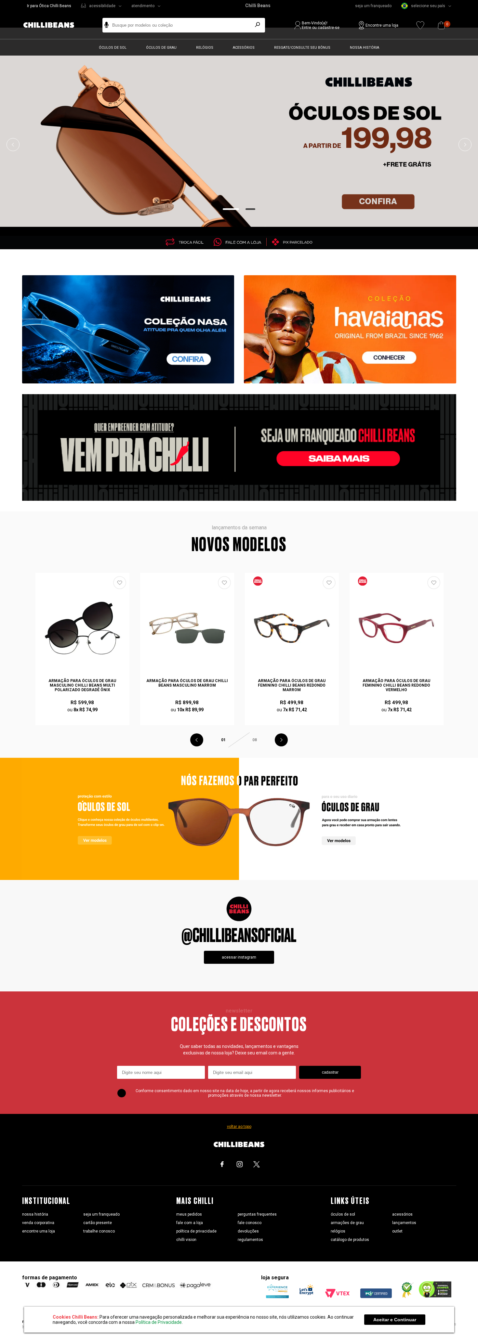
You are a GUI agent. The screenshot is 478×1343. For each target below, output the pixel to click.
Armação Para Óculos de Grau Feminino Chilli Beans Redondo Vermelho (396, 685)
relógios (338, 1231)
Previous (13, 144)
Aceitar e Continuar (394, 1319)
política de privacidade (196, 1231)
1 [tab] (231, 209)
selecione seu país (428, 6)
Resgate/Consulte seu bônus (302, 47)
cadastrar (330, 1072)
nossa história (35, 1214)
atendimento (142, 6)
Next (464, 144)
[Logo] (53, 25)
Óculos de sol (112, 47)
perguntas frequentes (257, 1214)
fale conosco (249, 1222)
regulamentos (250, 1239)
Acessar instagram (239, 957)
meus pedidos (189, 1214)
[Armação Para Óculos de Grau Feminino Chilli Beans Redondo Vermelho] (396, 628)
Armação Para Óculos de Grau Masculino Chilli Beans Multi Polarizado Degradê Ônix (82, 685)
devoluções (248, 1231)
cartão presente (97, 1222)
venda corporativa (38, 1222)
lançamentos (404, 1222)
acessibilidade (102, 6)
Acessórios (244, 47)
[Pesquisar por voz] (106, 25)
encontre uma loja (38, 1231)
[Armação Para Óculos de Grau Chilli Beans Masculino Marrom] (187, 628)
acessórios (402, 1214)
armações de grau (347, 1222)
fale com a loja (189, 1222)
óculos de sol (343, 1214)
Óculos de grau (161, 47)
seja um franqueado (373, 6)
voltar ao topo (239, 1126)
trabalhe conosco (99, 1231)
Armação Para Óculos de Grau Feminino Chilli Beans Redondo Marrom (291, 685)
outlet (397, 1231)
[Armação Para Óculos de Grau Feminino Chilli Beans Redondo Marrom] (292, 628)
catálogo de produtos (350, 1239)
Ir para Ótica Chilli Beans (49, 6)
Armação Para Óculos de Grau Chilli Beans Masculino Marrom (187, 683)
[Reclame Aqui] (405, 1296)
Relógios (204, 47)
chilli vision (186, 1239)
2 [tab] (250, 209)
